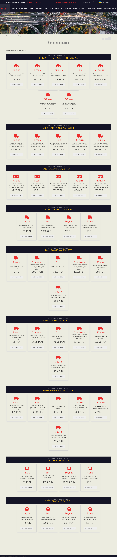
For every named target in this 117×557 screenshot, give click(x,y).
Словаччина (68, 8)
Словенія (75, 8)
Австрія (21, 8)
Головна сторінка (11, 35)
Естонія (36, 8)
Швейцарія (82, 8)
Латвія (45, 8)
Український (105, 2)
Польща (57, 8)
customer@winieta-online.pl (66, 2)
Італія (93, 8)
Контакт (114, 8)
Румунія (62, 8)
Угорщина (88, 8)
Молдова (51, 8)
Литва (40, 8)
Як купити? (14, 8)
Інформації (99, 8)
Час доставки (107, 8)
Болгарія (26, 8)
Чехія (31, 8)
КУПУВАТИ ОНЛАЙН (88, 2)
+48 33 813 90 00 (36, 2)
